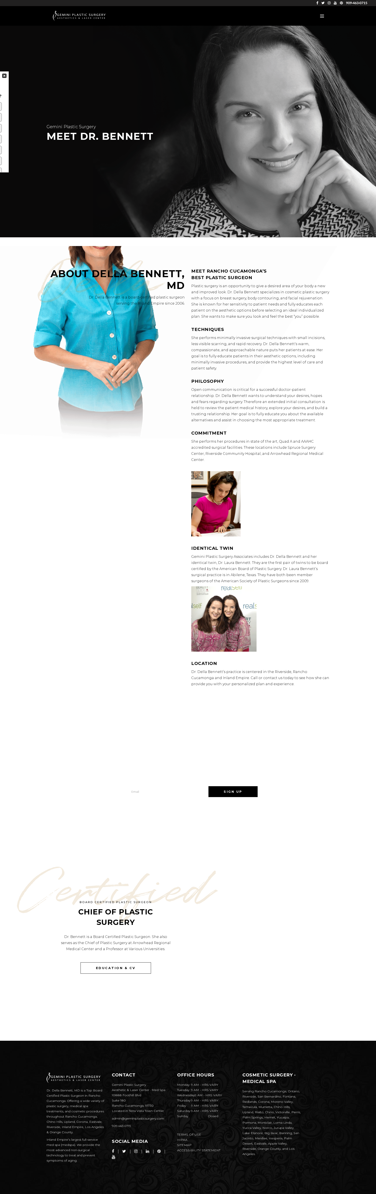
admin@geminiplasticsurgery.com (138, 1118)
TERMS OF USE (189, 1135)
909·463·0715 (356, 3)
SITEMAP (184, 1145)
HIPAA (182, 1140)
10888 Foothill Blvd (126, 1095)
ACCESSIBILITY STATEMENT (198, 1150)
